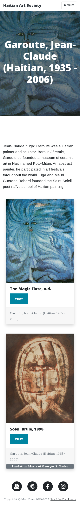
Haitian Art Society (22, 5)
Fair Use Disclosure (63, 499)
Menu (70, 5)
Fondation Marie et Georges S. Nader (40, 466)
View (19, 298)
